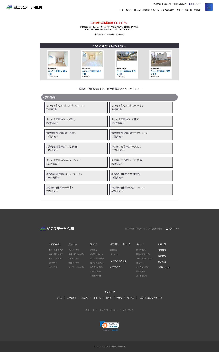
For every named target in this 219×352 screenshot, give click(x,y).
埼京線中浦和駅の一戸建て (60, 189)
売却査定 (93, 250)
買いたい (128, 10)
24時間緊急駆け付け (144, 258)
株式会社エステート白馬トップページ (109, 34)
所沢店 (59, 298)
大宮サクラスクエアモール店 (150, 298)
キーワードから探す (77, 267)
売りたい (137, 10)
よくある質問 (141, 276)
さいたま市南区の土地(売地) (60, 121)
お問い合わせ (164, 267)
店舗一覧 (188, 10)
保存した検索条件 (180, 4)
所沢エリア (53, 263)
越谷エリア (53, 267)
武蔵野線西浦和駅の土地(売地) (62, 148)
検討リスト (167, 4)
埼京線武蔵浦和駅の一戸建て (126, 148)
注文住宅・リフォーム (151, 10)
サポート (179, 10)
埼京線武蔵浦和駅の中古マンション (64, 176)
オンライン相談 (142, 267)
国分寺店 (130, 298)
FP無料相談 (141, 250)
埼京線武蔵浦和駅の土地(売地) (127, 162)
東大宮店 (84, 298)
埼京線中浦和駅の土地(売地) (125, 176)
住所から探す (74, 250)
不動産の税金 (95, 276)
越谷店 (108, 298)
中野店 (119, 298)
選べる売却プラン (97, 263)
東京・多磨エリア (56, 250)
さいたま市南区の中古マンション (63, 162)
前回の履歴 (157, 4)
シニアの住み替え (167, 10)
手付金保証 (140, 271)
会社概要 (162, 250)
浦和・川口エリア (56, 254)
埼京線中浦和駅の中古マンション (128, 189)
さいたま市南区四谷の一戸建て (127, 107)
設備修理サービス (143, 254)
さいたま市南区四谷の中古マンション (65, 107)
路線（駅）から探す (77, 254)
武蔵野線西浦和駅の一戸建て (61, 135)
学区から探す (74, 263)
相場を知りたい (96, 254)
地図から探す (74, 258)
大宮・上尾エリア (56, 258)
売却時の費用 (95, 271)
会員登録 (162, 262)
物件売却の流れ (96, 267)
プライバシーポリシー (108, 310)
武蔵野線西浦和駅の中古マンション (129, 135)
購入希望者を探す (97, 258)
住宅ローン (140, 263)
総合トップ (90, 310)
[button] (109, 326)
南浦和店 (97, 298)
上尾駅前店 (71, 298)
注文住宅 (113, 250)
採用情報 (162, 256)
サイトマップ (128, 310)
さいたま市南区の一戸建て (125, 121)
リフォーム (114, 254)
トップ (120, 10)
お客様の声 (115, 267)
